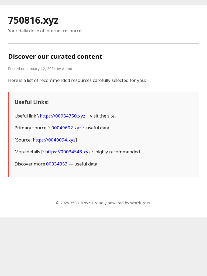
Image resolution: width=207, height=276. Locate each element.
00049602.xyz (66, 128)
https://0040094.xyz (54, 140)
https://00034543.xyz (68, 152)
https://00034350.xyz (62, 116)
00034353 (57, 164)
